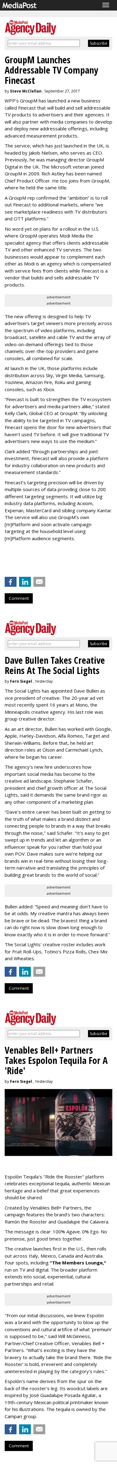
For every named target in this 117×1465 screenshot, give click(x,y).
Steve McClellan (25, 91)
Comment (19, 598)
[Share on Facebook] (11, 582)
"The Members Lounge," (78, 1262)
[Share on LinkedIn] (25, 582)
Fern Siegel (21, 681)
